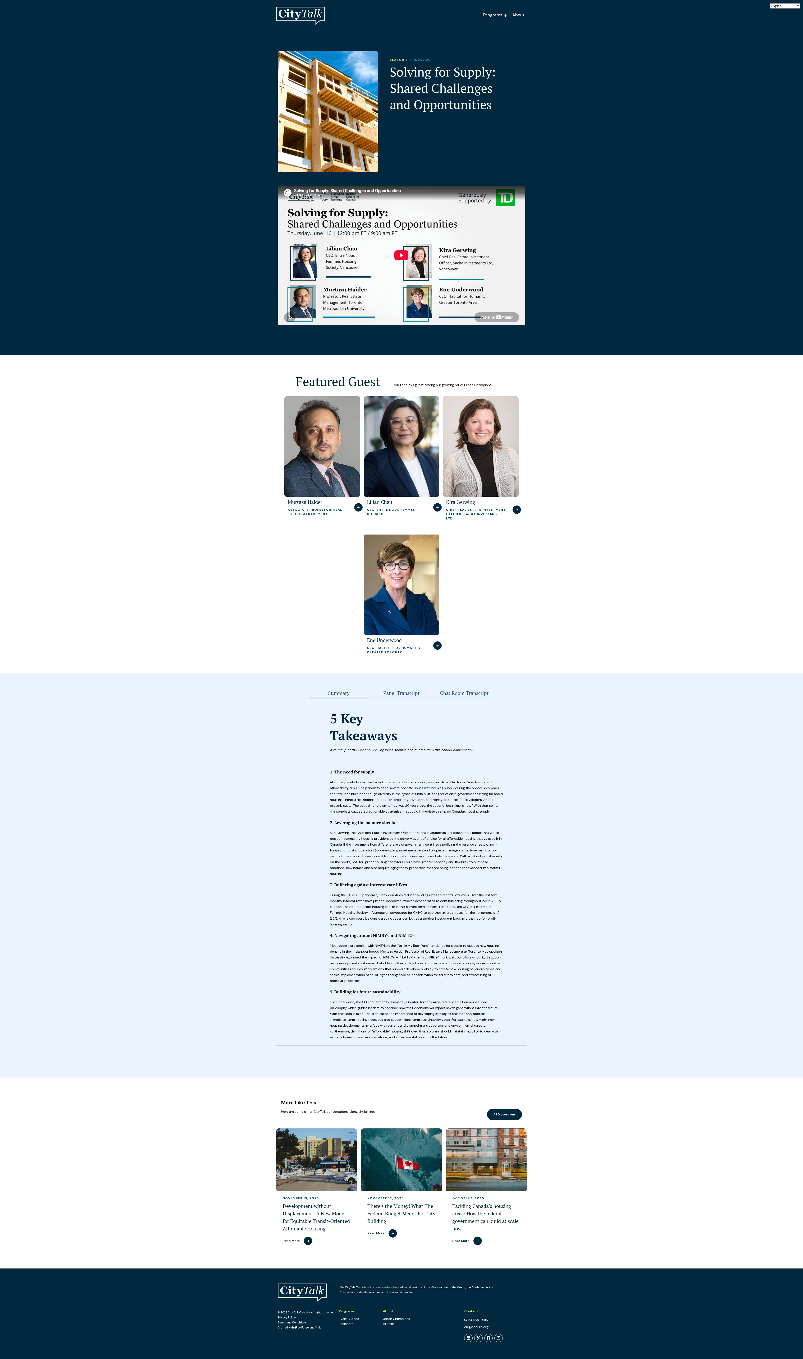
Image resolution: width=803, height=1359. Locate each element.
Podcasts (346, 1324)
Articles (389, 1324)
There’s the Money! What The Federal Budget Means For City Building (401, 1213)
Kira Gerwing (460, 502)
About (518, 15)
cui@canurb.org (476, 1327)
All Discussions (504, 1114)
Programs (492, 15)
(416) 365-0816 (476, 1320)
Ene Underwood (384, 640)
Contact (471, 1311)
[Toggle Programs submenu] (505, 15)
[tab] (338, 693)
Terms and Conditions (292, 1322)
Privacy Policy (287, 1317)
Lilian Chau (379, 502)
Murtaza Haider (305, 502)
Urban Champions (396, 1319)
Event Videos (349, 1319)
